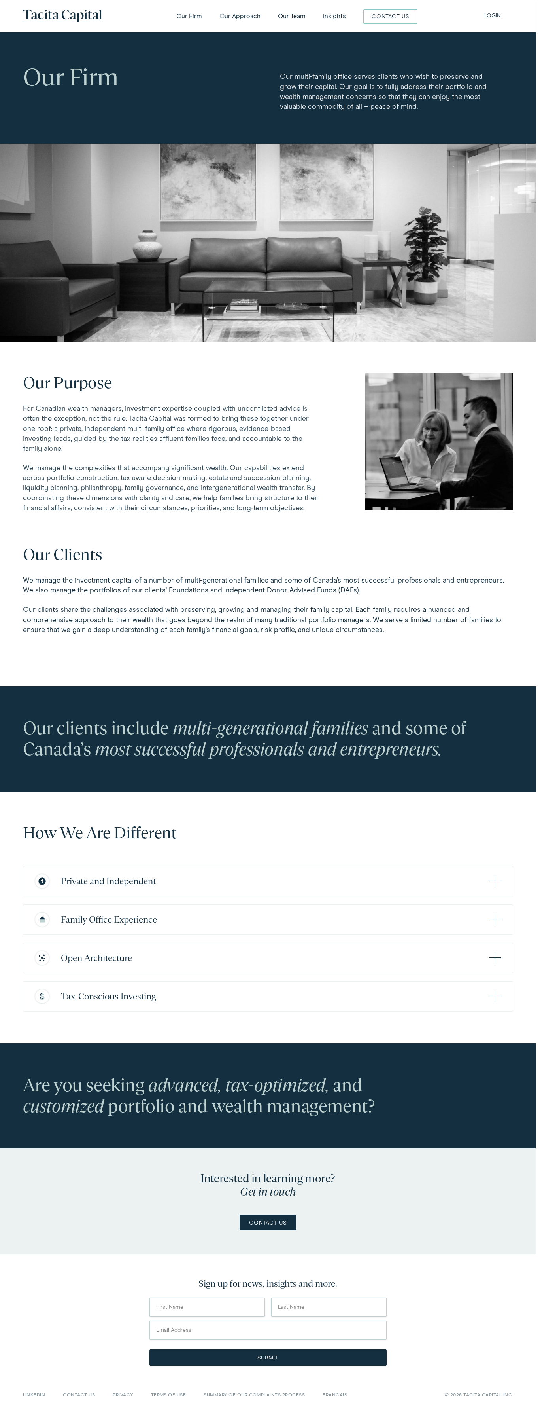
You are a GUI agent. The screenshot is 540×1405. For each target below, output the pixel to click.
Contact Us (268, 1223)
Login (492, 16)
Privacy (123, 1395)
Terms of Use (168, 1395)
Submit (267, 1358)
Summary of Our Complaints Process (254, 1395)
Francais (335, 1395)
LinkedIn (34, 1395)
